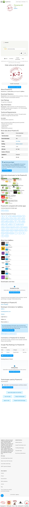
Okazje (10, 224)
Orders (2, 221)
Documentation (4, 478)
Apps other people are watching (14, 392)
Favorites (7, 227)
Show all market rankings (7, 355)
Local (21, 227)
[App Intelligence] (2, 495)
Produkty (7, 233)
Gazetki (11, 219)
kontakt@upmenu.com (6, 311)
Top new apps (7, 396)
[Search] (27, 2)
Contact (2, 473)
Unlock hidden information (14, 292)
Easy (6, 224)
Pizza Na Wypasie (8, 247)
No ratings (18, 141)
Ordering (3, 219)
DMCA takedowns (4, 481)
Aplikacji (14, 216)
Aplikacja (3, 230)
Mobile (23, 221)
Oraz (3, 235)
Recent (22, 224)
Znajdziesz (11, 221)
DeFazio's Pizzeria (19, 185)
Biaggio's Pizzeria (21, 190)
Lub (19, 233)
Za (15, 233)
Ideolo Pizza (7, 261)
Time (23, 216)
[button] (14, 316)
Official (6, 221)
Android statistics (18, 442)
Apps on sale (6, 400)
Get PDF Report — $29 (7, 170)
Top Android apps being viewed (6, 458)
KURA (6, 271)
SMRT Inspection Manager (6, 466)
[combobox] (21, 2)
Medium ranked (19, 143)
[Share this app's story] (21, 53)
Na (6, 216)
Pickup (2, 233)
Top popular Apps (18, 450)
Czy (14, 224)
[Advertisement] (14, 26)
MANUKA (7, 242)
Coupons (3, 227)
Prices (17, 227)
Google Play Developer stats (20, 445)
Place (26, 230)
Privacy (2, 475)
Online (3, 210)
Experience (13, 227)
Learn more (4, 168)
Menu (19, 219)
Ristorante (21, 230)
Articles (2, 484)
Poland (7, 352)
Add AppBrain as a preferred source (9, 333)
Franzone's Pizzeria (9, 190)
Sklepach (16, 230)
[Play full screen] (25, 53)
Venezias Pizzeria (8, 178)
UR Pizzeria (19, 178)
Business (25, 227)
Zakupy (7, 219)
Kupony (7, 230)
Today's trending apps (19, 396)
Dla (23, 233)
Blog (2, 486)
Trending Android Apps (19, 447)
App (2, 216)
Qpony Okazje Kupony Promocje (11, 200)
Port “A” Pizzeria (8, 185)
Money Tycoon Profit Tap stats (6, 460)
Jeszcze (6, 235)
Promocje (19, 216)
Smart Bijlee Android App (5, 463)
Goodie (18, 224)
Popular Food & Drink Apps (19, 400)
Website (2, 314)
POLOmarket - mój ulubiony (10, 195)
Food (19, 221)
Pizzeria (6, 210)
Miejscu (11, 230)
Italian (15, 219)
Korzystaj (11, 233)
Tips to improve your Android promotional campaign (6, 490)
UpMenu (10, 240)
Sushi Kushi (7, 256)
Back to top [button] (26, 496)
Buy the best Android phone (20, 453)
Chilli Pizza (7, 266)
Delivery (23, 219)
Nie (15, 221)
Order (10, 216)
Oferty (3, 224)
